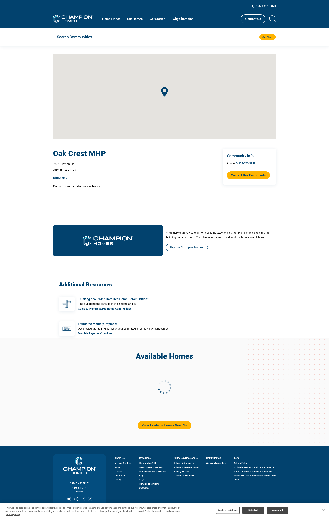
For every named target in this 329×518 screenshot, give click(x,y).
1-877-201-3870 (79, 483)
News (117, 467)
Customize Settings (228, 510)
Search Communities (74, 37)
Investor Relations (123, 463)
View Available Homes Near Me (164, 425)
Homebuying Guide (148, 463)
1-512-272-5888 (245, 163)
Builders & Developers (184, 463)
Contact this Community (248, 175)
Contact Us (253, 19)
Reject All (253, 510)
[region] (164, 510)
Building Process (181, 471)
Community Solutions (216, 463)
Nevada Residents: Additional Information (253, 471)
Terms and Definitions (149, 484)
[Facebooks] (76, 499)
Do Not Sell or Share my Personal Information (255, 475)
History (118, 480)
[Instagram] (83, 499)
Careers (118, 471)
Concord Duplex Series (184, 475)
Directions (60, 177)
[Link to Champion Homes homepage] (73, 19)
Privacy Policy (240, 463)
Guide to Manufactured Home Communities (104, 308)
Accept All (277, 510)
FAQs (141, 480)
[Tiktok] (90, 499)
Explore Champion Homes (186, 247)
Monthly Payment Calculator (95, 333)
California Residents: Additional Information (254, 467)
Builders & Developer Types (186, 467)
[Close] (323, 510)
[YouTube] (69, 499)
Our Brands (120, 475)
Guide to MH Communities (151, 467)
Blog (141, 475)
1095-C (237, 480)
